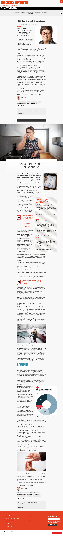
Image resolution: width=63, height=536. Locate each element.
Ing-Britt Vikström (29, 494)
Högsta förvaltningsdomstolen (21, 494)
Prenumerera (52, 524)
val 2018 (37, 103)
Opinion (28, 103)
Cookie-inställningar (10, 526)
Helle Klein (23, 97)
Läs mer (27, 534)
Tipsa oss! (8, 521)
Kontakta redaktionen (10, 520)
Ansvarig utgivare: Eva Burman (12, 518)
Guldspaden (8, 523)
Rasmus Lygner (24, 488)
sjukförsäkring (33, 103)
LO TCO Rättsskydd (36, 494)
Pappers (29, 520)
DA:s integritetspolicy (54, 522)
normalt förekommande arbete (21, 103)
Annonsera (8, 525)
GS (27, 518)
